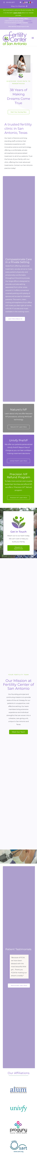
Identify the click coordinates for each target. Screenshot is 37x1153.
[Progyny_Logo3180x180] (18, 1120)
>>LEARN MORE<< (27, 20)
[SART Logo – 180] (18, 1138)
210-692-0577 (10, 2)
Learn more (17, 13)
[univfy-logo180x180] (18, 1101)
